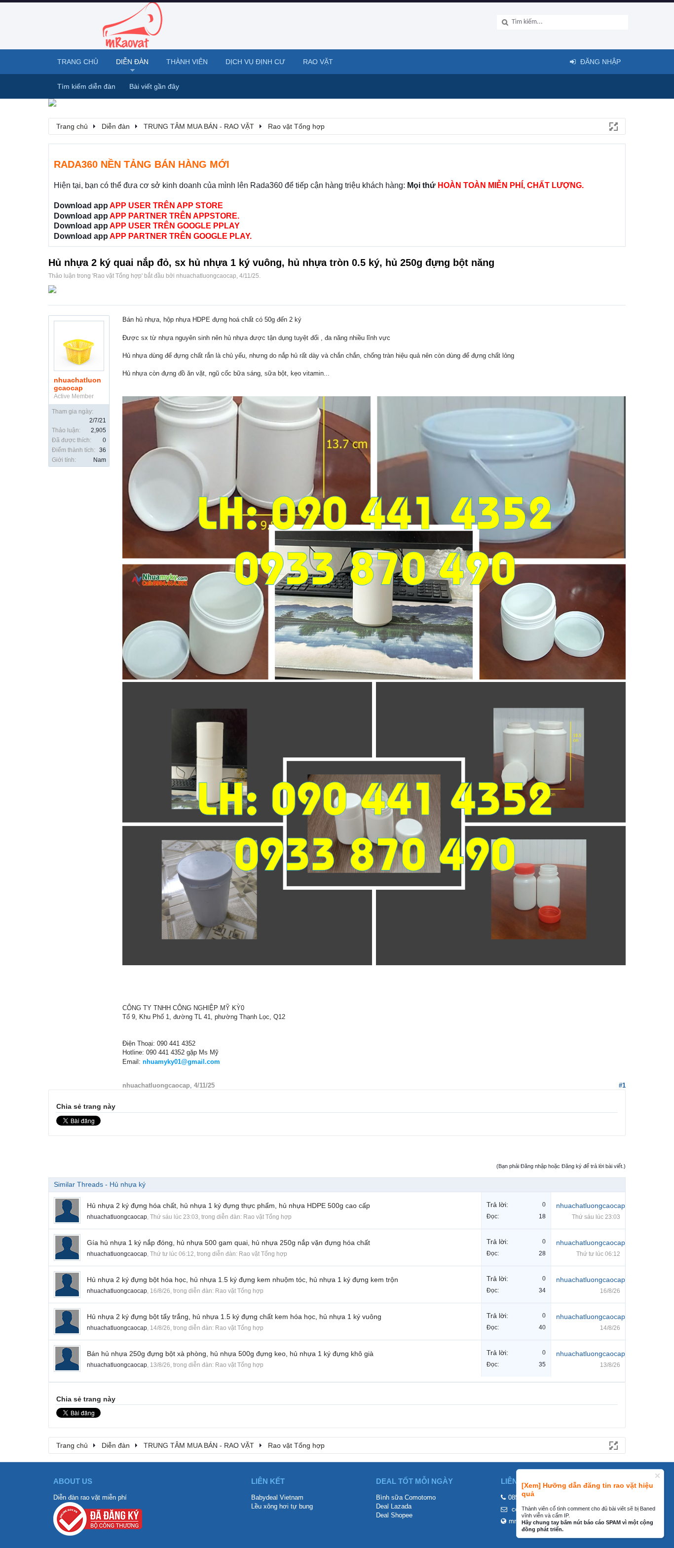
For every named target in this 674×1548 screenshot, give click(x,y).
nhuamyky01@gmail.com (181, 1061)
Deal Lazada (394, 1506)
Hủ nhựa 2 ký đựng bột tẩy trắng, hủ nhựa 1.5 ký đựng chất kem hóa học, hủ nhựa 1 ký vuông (234, 1317)
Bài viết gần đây (154, 86)
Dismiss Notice (657, 1475)
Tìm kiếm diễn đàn (86, 86)
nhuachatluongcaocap (206, 275)
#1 (622, 1085)
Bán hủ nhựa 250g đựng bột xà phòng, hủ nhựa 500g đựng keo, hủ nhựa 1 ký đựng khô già (230, 1354)
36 (102, 450)
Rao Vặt (318, 62)
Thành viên (187, 62)
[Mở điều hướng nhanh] (613, 126)
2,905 (98, 430)
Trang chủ (77, 62)
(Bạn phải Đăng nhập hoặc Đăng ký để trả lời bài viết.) (561, 1166)
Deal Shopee (394, 1515)
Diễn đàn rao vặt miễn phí (90, 1497)
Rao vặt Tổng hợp (117, 275)
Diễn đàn (132, 62)
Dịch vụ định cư (255, 62)
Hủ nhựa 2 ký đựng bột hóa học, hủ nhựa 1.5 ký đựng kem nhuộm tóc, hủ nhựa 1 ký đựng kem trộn (242, 1280)
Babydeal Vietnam (277, 1497)
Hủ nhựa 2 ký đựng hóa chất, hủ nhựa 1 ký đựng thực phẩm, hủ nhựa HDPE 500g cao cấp (228, 1205)
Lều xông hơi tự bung (282, 1506)
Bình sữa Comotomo (406, 1497)
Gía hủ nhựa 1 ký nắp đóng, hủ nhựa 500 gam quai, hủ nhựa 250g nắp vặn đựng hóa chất (228, 1242)
